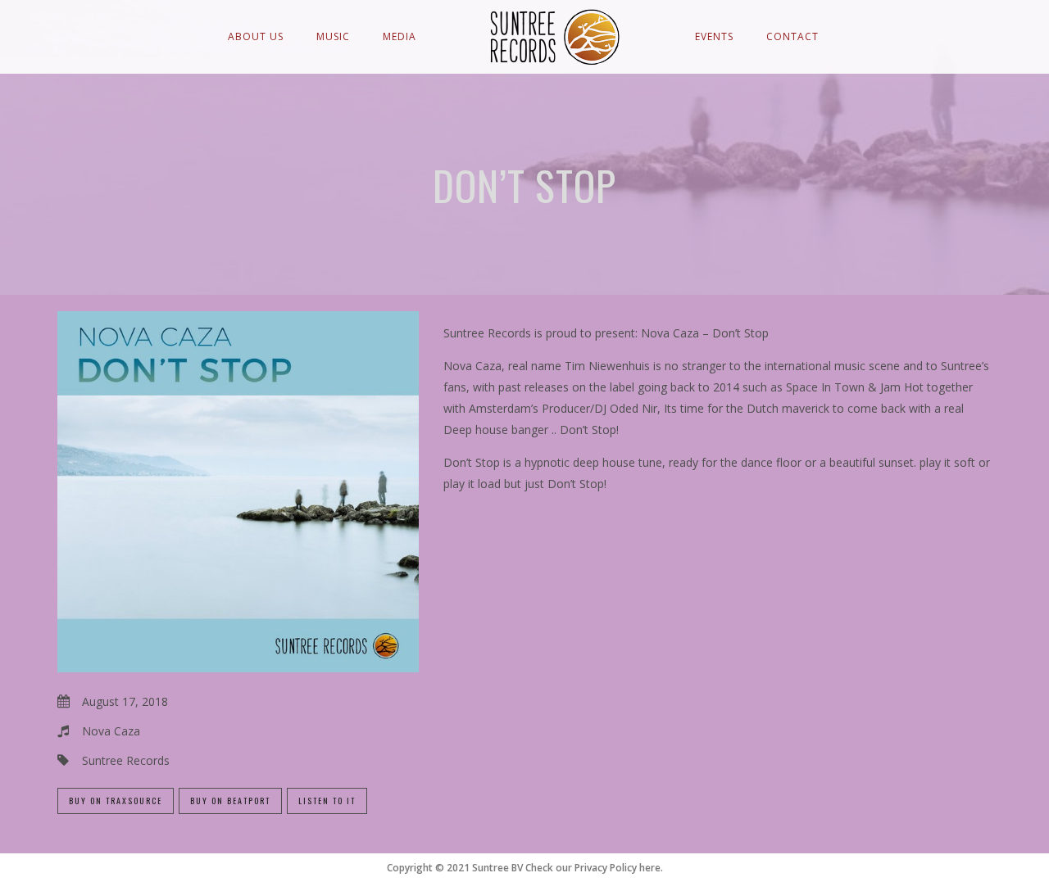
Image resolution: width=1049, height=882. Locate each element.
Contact (792, 36)
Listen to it (327, 800)
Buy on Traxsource (115, 800)
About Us (256, 36)
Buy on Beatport (230, 800)
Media (399, 36)
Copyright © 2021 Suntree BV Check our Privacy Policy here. (525, 868)
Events (714, 36)
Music (333, 36)
